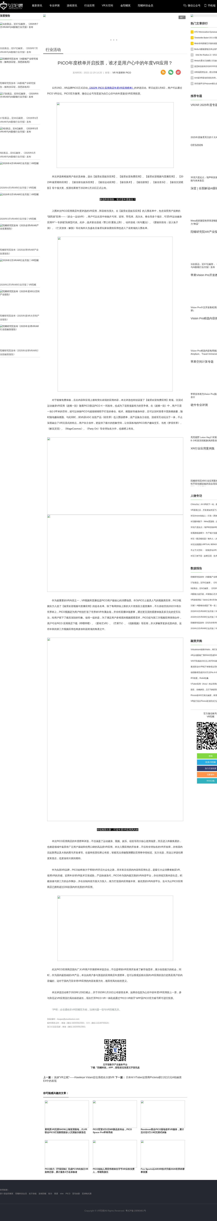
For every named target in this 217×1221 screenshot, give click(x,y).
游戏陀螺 (42, 1194)
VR (113, 72)
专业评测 (54, 5)
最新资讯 (37, 5)
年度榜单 (120, 72)
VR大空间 (107, 5)
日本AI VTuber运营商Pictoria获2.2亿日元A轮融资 (148, 1077)
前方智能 (33, 1194)
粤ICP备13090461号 (135, 1210)
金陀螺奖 (125, 5)
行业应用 (89, 5)
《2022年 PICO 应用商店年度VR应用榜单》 (111, 87)
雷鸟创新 (76, 1194)
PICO (128, 72)
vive (62, 1194)
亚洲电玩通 (87, 1194)
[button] (111, 40)
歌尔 (50, 1194)
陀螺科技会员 (145, 5)
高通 (56, 1194)
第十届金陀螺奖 (6, 1194)
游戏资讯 (72, 5)
